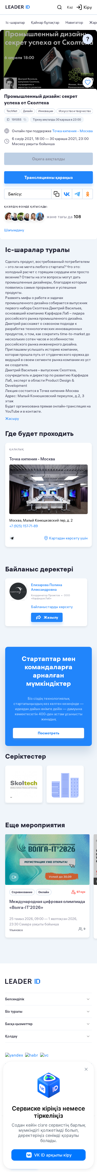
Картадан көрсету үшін (68, 538)
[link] (47, 886)
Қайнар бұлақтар (45, 22)
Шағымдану (14, 230)
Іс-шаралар (15, 22)
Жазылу (51, 617)
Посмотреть (48, 733)
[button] (48, 999)
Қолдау (11, 1036)
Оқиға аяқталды (48, 158)
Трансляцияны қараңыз (48, 177)
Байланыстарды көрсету (52, 606)
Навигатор (74, 22)
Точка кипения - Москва (72, 131)
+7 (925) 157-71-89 (23, 526)
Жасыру (12, 418)
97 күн (81, 892)
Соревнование (22, 892)
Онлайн (43, 892)
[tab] (48, 999)
